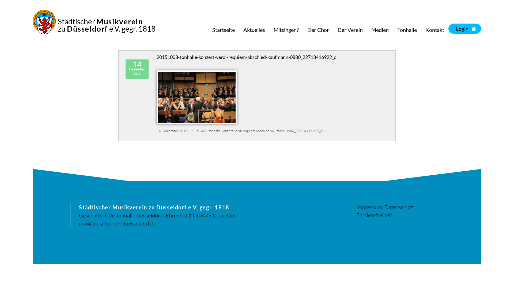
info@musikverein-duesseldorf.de (117, 223)
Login (462, 28)
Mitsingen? (286, 30)
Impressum (369, 207)
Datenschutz (399, 207)
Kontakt (434, 30)
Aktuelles (254, 30)
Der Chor (318, 30)
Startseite (223, 30)
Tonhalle (407, 30)
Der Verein (350, 30)
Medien (380, 30)
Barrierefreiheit (374, 215)
